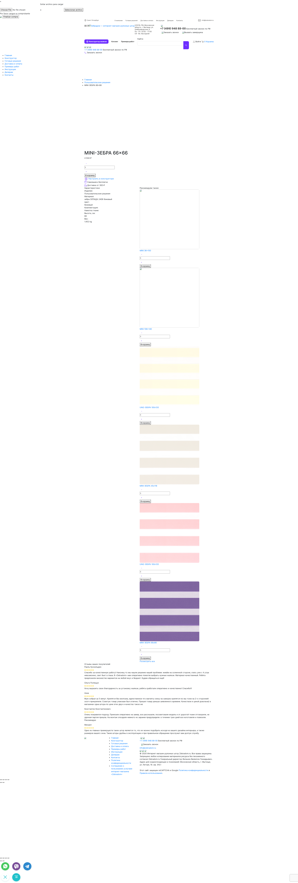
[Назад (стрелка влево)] (1, 782)
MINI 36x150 (145, 250)
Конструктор (11, 58)
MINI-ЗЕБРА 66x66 (148, 642)
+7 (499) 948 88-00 (173, 28)
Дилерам (170, 20)
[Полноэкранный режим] (6, 779)
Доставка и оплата (147, 20)
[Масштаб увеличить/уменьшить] (8, 779)
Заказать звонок (171, 32)
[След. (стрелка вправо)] (3, 860)
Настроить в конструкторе (101, 179)
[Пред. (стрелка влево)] (1, 860)
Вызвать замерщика (193, 32)
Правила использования (151, 773)
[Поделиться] (3, 779)
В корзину (90, 175)
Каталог (114, 41)
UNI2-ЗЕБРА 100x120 (149, 407)
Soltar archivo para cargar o (51, 7)
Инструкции (160, 20)
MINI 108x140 (146, 329)
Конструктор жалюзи (98, 41)
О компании (119, 20)
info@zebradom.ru (208, 20)
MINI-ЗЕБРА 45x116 (148, 486)
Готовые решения (131, 20)
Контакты (179, 20)
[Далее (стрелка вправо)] (3, 782)
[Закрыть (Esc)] (1, 779)
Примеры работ (127, 41)
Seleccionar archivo (73, 10)
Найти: (140, 39)
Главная (8, 55)
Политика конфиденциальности (193, 770)
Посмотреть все (147, 661)
